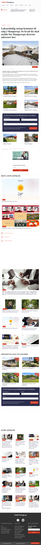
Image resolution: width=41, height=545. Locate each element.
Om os (2, 526)
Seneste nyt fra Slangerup (19, 526)
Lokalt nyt (21, 5)
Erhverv (11, 5)
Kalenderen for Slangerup (19, 529)
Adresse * (5, 122)
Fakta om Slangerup (18, 531)
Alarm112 (3, 5)
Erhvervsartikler (17, 532)
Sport (26, 5)
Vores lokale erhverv (18, 528)
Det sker (16, 5)
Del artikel (34, 66)
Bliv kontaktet (33, 128)
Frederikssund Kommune (19, 534)
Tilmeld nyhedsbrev (35, 543)
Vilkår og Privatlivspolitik (6, 529)
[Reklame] (20, 155)
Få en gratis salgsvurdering (20, 536)
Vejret (30, 5)
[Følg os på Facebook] (18, 520)
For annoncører (4, 528)
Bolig (7, 5)
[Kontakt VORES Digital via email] (23, 520)
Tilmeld (20, 170)
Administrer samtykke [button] (5, 532)
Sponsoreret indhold (18, 537)
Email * (22, 117)
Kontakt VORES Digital (5, 531)
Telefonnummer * (7, 117)
